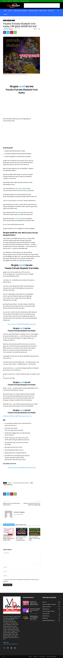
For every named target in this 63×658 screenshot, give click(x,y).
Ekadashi (9, 20)
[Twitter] (8, 32)
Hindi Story (51, 10)
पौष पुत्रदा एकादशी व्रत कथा (8, 484)
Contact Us (9, 1)
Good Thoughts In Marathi (20, 10)
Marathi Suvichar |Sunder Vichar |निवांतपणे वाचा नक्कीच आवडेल (32, 504)
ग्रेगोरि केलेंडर (18, 218)
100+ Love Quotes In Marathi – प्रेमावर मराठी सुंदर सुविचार (34, 538)
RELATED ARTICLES (9, 524)
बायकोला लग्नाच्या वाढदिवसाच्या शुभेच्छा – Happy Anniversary (34, 603)
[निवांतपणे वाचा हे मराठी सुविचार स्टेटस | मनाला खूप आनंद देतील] (26, 610)
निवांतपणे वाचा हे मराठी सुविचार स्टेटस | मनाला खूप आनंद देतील (35, 610)
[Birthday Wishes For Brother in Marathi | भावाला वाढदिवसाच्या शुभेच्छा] (8, 532)
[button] (58, 11)
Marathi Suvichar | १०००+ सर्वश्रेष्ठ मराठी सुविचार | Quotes (34, 617)
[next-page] (6, 543)
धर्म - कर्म (13, 20)
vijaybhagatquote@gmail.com (10, 644)
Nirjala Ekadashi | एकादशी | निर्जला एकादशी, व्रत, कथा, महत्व (21, 324)
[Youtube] (15, 648)
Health (5, 14)
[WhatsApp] (15, 32)
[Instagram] (8, 648)
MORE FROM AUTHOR (20, 524)
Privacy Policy (16, 1)
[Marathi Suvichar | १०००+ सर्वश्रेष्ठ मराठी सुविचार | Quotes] (26, 618)
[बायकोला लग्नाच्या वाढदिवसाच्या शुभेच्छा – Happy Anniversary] (26, 603)
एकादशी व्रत (20, 188)
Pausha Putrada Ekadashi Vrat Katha (21, 482)
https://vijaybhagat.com (18, 514)
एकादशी (22, 86)
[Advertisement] (42, 5)
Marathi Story (43, 10)
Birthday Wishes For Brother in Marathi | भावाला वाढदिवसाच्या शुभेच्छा (8, 538)
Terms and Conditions (24, 1)
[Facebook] (4, 32)
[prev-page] (4, 543)
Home (4, 1)
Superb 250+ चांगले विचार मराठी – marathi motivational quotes (21, 538)
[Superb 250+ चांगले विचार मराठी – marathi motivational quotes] (21, 532)
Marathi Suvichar (33, 10)
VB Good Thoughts (8, 28)
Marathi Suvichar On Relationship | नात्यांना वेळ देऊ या (11, 504)
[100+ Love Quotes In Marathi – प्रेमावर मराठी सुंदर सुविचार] (34, 532)
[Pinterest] (11, 32)
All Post (10, 10)
